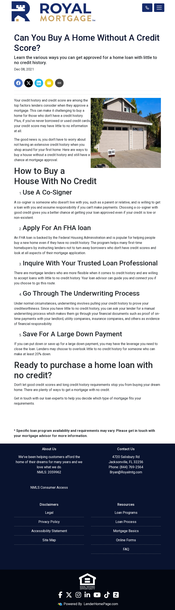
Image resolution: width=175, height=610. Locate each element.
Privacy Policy (49, 522)
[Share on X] (28, 83)
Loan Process (125, 522)
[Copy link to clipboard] (59, 83)
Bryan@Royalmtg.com (126, 472)
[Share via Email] (49, 83)
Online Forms (126, 540)
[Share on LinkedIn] (39, 83)
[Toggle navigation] (159, 7)
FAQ (126, 549)
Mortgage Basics (126, 531)
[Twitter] (69, 595)
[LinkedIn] (87, 595)
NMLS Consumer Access (49, 487)
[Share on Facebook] (18, 83)
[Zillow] (116, 595)
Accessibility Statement (49, 531)
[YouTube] (97, 595)
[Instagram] (78, 595)
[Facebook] (60, 595)
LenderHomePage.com (101, 604)
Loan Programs (126, 513)
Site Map (49, 540)
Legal (49, 513)
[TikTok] (107, 595)
